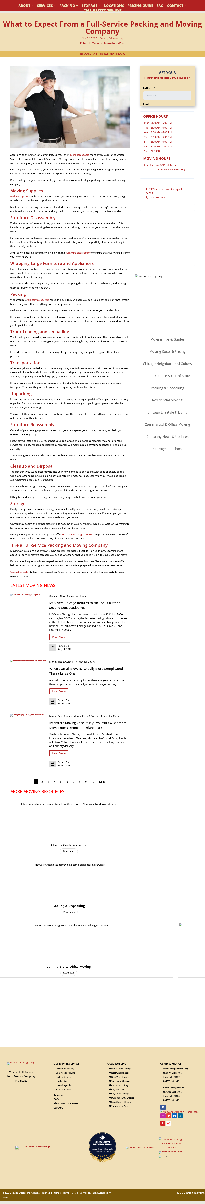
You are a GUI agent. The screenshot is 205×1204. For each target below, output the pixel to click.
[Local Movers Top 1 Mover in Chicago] (36, 1146)
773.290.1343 (156, 197)
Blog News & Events (65, 1103)
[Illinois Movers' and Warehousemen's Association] (171, 1151)
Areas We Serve (116, 1063)
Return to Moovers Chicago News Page (102, 42)
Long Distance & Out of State (167, 376)
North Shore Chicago (121, 1068)
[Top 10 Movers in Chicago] (140, 1146)
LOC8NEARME (103, 1142)
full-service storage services (77, 534)
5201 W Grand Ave (173, 1072)
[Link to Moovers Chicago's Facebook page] (163, 1107)
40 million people (79, 154)
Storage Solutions (167, 449)
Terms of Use (69, 1192)
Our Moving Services (66, 1063)
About (24, 6)
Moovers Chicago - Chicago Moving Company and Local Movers (102, 1150)
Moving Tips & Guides (61, 661)
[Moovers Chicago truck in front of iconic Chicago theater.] (28, 594)
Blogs (83, 595)
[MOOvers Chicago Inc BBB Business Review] (171, 1147)
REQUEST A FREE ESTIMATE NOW (102, 54)
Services (45, 6)
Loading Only (62, 1081)
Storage (89, 6)
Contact (175, 6)
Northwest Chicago (120, 1072)
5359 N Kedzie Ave (173, 1091)
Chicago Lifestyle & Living (167, 412)
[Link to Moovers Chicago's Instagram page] (163, 1115)
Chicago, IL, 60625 (171, 1096)
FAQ (160, 6)
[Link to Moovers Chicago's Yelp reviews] (162, 1123)
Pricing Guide (140, 6)
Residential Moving (85, 661)
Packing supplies (19, 196)
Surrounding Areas (120, 1106)
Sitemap (57, 1192)
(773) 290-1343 (172, 1081)
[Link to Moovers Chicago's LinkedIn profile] (174, 1115)
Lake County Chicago (121, 1101)
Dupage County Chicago (122, 1097)
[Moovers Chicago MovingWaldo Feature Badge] (168, 1124)
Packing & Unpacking (111, 38)
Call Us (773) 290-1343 (102, 11)
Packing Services (63, 1076)
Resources (59, 1095)
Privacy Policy (84, 1192)
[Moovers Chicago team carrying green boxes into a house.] (28, 714)
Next (102, 782)
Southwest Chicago (120, 1081)
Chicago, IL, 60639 (171, 1076)
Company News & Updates (63, 595)
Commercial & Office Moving (167, 424)
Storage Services (63, 1089)
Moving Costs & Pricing (86, 715)
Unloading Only (63, 1085)
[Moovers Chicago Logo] (21, 1062)
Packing (67, 6)
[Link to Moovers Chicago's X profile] (179, 1111)
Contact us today (19, 571)
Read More (59, 637)
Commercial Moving (65, 1072)
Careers (58, 1107)
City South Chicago (120, 1093)
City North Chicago (120, 1085)
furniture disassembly (78, 252)
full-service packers (38, 299)
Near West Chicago (120, 1076)
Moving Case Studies (60, 715)
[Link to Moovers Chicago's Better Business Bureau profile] (180, 1115)
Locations (114, 6)
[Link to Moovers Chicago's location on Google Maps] (168, 1115)
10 (92, 782)
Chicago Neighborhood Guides (167, 363)
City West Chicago (119, 1089)
